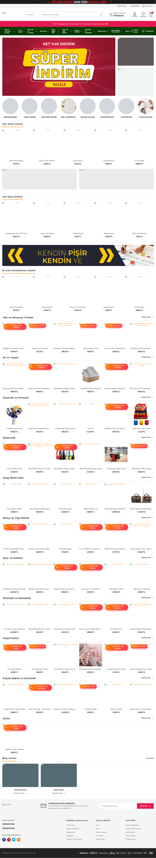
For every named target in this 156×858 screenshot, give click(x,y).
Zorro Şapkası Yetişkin (14, 509)
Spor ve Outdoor (77, 31)
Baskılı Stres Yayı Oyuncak (141, 428)
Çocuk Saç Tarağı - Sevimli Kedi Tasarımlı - (42, 709)
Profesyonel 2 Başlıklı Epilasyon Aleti (66, 709)
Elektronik (43, 31)
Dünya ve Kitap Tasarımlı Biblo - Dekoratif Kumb (19, 388)
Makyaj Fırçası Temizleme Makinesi (142, 709)
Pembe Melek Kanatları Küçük (40, 509)
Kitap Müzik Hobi (53, 31)
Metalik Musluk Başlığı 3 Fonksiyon (65, 388)
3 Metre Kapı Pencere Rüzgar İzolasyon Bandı (120, 549)
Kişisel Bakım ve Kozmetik (115, 31)
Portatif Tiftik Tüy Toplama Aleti (14, 709)
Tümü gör (150, 758)
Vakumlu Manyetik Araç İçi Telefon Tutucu (42, 629)
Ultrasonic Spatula (116, 709)
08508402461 (119, 16)
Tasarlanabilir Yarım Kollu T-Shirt (16, 233)
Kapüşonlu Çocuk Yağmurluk (14, 749)
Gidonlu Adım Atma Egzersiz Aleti (14, 589)
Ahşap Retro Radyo (65, 509)
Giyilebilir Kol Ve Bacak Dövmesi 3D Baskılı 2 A (70, 348)
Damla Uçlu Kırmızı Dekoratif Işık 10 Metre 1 (43, 388)
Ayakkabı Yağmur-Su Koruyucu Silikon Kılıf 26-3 (70, 589)
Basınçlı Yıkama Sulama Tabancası (40, 549)
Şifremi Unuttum (101, 832)
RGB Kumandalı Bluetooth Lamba (90, 469)
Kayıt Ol (150, 6)
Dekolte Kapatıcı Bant (90, 348)
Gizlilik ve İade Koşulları (74, 839)
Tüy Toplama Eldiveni (14, 669)
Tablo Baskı (30, 117)
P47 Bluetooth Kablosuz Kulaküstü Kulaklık (68, 469)
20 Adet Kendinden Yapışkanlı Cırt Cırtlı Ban (119, 388)
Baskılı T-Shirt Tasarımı (47, 161)
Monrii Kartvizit (78, 161)
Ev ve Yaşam (20, 31)
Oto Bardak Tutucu (116, 629)
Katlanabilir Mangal (65, 549)
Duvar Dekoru (130, 832)
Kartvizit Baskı (49, 117)
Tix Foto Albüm (139, 161)
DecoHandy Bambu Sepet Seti (91, 388)
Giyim (127, 31)
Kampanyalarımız (121, 6)
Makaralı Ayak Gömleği (40, 348)
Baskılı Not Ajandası (16, 161)
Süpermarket (102, 31)
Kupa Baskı (126, 117)
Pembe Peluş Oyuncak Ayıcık (65, 428)
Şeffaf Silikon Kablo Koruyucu (142, 469)
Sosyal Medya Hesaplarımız (11, 835)
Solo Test (91, 428)
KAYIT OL (144, 806)
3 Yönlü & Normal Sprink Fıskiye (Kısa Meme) (18, 549)
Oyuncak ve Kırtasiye (30, 31)
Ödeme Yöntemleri (72, 829)
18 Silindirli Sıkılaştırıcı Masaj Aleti (90, 669)
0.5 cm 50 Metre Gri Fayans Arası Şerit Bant (94, 549)
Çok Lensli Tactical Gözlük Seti (14, 629)
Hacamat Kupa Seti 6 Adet (116, 669)
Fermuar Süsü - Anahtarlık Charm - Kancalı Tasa (121, 348)
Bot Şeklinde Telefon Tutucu (116, 469)
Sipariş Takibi (136, 31)
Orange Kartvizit (108, 161)
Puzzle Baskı (145, 117)
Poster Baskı (107, 117)
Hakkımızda (70, 825)
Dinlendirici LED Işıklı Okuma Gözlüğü (117, 428)
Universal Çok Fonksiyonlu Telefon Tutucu (68, 629)
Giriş (146, 6)
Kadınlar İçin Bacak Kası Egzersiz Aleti (41, 589)
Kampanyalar (149, 31)
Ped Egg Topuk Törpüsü (40, 669)
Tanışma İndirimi (20, 790)
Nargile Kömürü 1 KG (91, 509)
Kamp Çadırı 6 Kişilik (116, 589)
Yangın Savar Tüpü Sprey (141, 589)
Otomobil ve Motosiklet (88, 31)
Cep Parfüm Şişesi (91, 709)
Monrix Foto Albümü (47, 233)
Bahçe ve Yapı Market (65, 31)
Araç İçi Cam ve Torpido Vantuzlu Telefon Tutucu (95, 629)
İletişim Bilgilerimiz (135, 6)
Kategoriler (69, 836)
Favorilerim (99, 836)
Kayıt (98, 829)
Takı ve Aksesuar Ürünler (8, 31)
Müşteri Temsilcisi (120, 13)
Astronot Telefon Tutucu (14, 469)
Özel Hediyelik (68, 117)
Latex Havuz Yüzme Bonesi (90, 589)
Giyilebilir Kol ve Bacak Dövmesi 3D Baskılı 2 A (19, 348)
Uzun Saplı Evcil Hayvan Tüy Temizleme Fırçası (70, 669)
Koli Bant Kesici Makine (14, 428)
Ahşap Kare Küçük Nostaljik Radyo (116, 509)
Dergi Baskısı (10, 117)
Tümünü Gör (146, 317)
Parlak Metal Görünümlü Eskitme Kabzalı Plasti (44, 428)
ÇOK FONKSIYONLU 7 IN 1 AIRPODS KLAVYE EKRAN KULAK (49, 469)
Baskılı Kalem (88, 117)
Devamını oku (19, 793)
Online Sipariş (58, 790)
